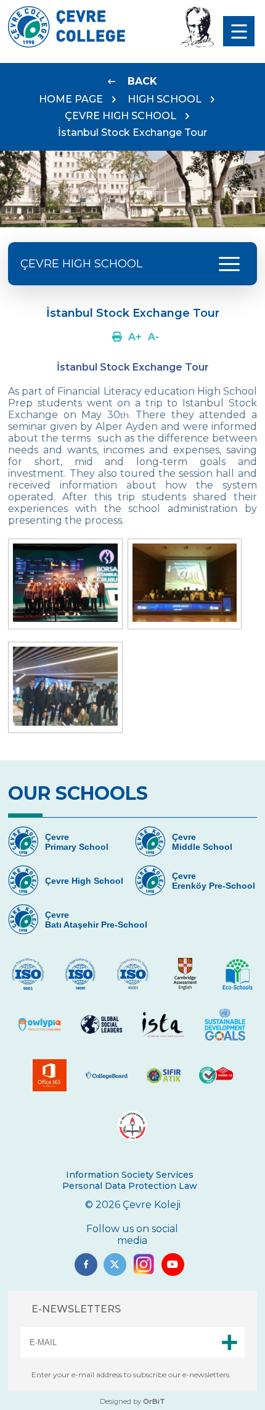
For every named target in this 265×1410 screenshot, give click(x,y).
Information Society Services (130, 1174)
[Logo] (66, 44)
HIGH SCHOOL (165, 99)
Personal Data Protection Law (129, 1185)
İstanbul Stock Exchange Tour (132, 132)
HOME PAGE (71, 99)
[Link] (117, 337)
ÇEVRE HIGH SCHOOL (120, 116)
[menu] (239, 31)
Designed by (132, 1401)
